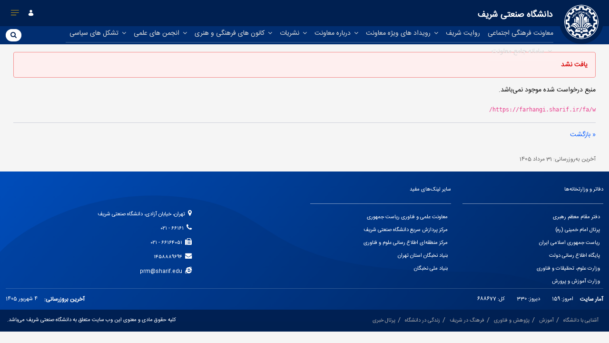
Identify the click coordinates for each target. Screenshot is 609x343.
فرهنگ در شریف (467, 320)
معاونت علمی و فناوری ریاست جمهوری (407, 217)
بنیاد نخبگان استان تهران (423, 256)
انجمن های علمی (157, 33)
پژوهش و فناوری (512, 320)
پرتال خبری (384, 320)
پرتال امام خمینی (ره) (577, 230)
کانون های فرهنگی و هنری (230, 33)
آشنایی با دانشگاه (581, 320)
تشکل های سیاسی (94, 33)
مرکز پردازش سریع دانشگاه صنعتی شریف (405, 230)
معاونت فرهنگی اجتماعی (520, 33)
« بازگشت (583, 135)
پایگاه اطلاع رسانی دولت (574, 256)
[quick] (15, 14)
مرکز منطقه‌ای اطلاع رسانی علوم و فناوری (405, 243)
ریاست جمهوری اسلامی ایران (569, 243)
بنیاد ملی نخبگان (431, 268)
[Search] (13, 34)
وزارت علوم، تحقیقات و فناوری (568, 268)
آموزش (546, 320)
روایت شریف (463, 33)
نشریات (290, 33)
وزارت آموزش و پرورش (576, 281)
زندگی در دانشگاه (422, 320)
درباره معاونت (333, 33)
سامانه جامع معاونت (518, 51)
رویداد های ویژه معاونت (399, 33)
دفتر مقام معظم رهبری (576, 217)
